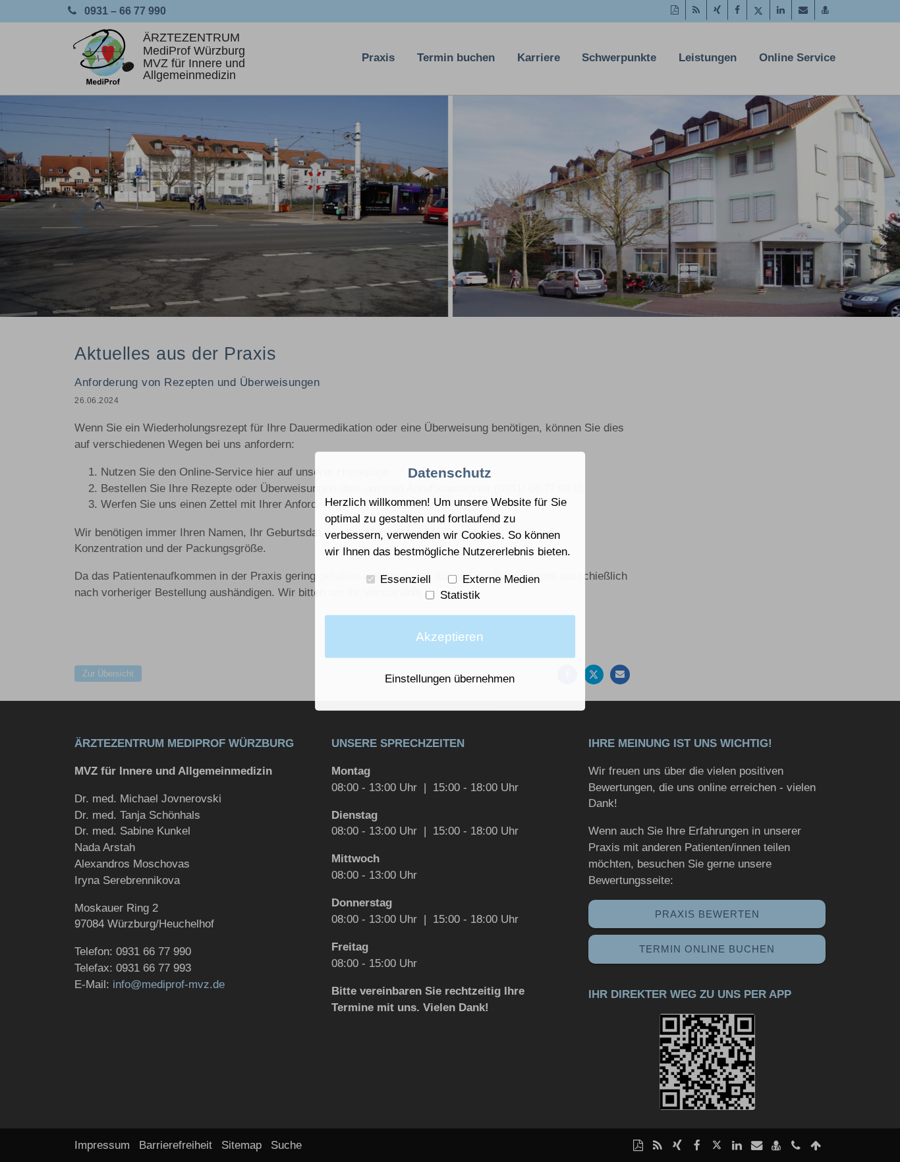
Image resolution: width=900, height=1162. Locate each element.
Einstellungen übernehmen (450, 678)
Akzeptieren (450, 636)
